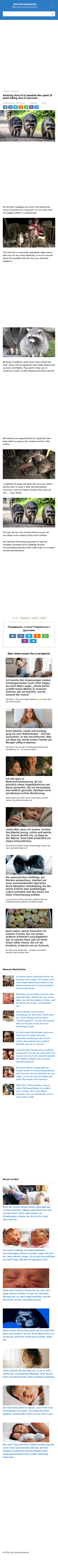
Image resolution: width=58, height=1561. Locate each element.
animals (25, 618)
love (44, 618)
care (35, 618)
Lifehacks (33, 103)
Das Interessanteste (24, 4)
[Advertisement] (29, 53)
